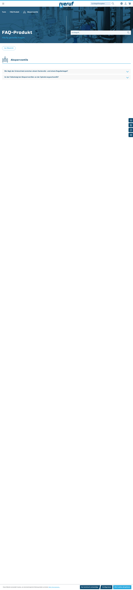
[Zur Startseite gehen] (66, 5)
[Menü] (3, 3)
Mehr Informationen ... (54, 587)
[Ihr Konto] (126, 3)
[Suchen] (113, 3)
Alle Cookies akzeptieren (122, 587)
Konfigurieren (106, 587)
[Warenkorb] (130, 3)
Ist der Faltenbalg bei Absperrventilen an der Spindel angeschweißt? (31, 77)
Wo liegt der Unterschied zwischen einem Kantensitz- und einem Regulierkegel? (36, 71)
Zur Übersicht (8, 48)
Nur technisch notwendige (89, 587)
